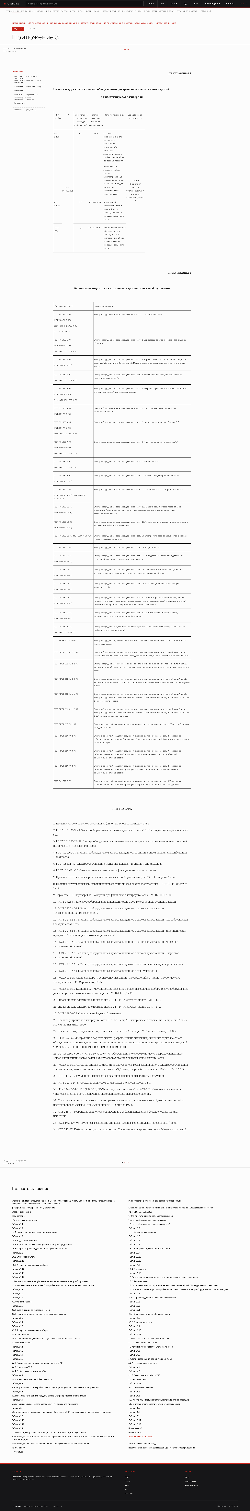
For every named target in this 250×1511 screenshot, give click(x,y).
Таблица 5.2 (134, 1391)
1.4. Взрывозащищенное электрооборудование (34, 1232)
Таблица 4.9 (17, 1375)
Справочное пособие (21, 1212)
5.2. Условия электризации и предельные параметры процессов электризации (49, 1395)
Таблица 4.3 (134, 1351)
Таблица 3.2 (17, 1306)
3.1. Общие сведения (22, 1301)
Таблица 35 (17, 1318)
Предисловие (18, 1216)
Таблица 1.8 (17, 1252)
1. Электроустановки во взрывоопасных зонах (150, 1216)
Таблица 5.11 (134, 1420)
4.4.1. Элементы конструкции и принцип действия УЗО (37, 1363)
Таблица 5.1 (17, 1391)
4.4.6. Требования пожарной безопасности (32, 1379)
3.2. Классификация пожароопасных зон (31, 1310)
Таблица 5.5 (17, 1408)
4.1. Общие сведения (22, 1342)
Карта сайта (190, 1481)
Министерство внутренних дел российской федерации (155, 1200)
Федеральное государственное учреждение (33, 1207)
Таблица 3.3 (134, 1306)
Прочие (230, 3)
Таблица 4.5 (134, 1355)
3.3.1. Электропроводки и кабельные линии (149, 1314)
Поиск (188, 1477)
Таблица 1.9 (134, 1252)
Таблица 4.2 (17, 1351)
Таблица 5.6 (134, 1408)
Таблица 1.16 (134, 1273)
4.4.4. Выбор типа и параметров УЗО (29, 1371)
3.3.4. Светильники (20, 1334)
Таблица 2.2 (17, 1293)
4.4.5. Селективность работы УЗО (144, 1375)
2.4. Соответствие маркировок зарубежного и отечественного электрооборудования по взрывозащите (178, 1289)
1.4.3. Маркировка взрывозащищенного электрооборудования (42, 1244)
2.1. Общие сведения (138, 1281)
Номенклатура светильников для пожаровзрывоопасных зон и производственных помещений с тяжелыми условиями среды (63, 1438)
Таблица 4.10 (18, 1383)
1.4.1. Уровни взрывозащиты (142, 1232)
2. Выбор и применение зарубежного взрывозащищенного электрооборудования (51, 1281)
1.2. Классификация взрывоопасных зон (147, 1220)
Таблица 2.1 (17, 1289)
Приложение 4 (20, 91)
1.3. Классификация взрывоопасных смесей (149, 1224)
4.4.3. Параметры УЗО (22, 1367)
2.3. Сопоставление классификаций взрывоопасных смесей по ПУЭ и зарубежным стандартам (173, 1285)
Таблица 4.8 (134, 1371)
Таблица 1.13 (134, 1265)
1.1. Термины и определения (25, 1220)
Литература (19, 103)
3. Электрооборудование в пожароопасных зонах (152, 1297)
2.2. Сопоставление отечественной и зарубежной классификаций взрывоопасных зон (53, 1285)
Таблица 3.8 (17, 1326)
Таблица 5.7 (134, 1412)
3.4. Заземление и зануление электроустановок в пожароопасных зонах (46, 1338)
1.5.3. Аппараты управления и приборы (30, 1265)
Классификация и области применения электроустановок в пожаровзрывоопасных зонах (171, 1207)
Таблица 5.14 (18, 1428)
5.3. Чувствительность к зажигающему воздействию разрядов (158, 1400)
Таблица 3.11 (134, 1334)
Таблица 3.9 (134, 1326)
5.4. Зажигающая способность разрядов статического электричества (45, 1404)
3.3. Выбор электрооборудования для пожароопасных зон (39, 1314)
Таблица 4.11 (134, 1383)
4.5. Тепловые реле (137, 1379)
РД (185, 3)
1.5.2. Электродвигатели (23, 1257)
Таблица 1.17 (18, 1277)
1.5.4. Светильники (137, 1269)
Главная (10, 11)
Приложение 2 (135, 1432)
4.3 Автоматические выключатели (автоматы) (150, 1347)
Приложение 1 (135, 1428)
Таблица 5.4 (17, 1400)
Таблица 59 (133, 1416)
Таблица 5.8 (17, 1416)
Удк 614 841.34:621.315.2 (140, 1212)
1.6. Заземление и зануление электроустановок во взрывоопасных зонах (163, 1277)
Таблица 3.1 (134, 1301)
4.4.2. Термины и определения (142, 1363)
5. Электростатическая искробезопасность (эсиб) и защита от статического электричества (55, 1387)
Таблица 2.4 (17, 1297)
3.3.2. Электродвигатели (140, 1322)
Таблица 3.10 (134, 1330)
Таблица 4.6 (17, 1359)
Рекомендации (212, 3)
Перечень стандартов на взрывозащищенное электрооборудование (26, 97)
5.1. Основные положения (140, 1387)
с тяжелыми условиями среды (28, 87)
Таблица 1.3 (134, 1228)
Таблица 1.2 (17, 1228)
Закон (174, 3)
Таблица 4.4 (17, 1355)
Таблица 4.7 (134, 1367)
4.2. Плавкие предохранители (142, 1342)
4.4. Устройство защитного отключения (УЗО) (150, 1359)
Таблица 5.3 (134, 1395)
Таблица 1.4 (17, 1236)
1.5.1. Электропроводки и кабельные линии (149, 1248)
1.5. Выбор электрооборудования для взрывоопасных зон (39, 1248)
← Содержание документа (24, 110)
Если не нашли (191, 1485)
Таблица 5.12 (18, 1424)
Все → (243, 3)
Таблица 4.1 (17, 1347)
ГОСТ (151, 3)
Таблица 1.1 (17, 1224)
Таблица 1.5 (134, 1236)
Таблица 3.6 (134, 1318)
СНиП (195, 3)
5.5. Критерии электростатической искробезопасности (154, 1404)
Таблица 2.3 (134, 1293)
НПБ (162, 3)
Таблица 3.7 (17, 1322)
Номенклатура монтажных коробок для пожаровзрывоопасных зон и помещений (27, 79)
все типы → (130, 1493)
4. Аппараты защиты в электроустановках (148, 1338)
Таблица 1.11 (18, 1261)
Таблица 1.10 (134, 1257)
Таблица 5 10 (18, 1420)
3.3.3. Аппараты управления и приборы (30, 1330)
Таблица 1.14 (18, 1269)
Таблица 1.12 (134, 1261)
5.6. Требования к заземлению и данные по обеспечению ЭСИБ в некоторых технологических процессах (61, 1412)
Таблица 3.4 (134, 1310)
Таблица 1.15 (18, 1273)
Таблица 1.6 (134, 1240)
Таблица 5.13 (134, 1424)
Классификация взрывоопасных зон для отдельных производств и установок (49, 1432)
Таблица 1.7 (134, 1244)
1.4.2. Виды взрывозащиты (24, 1240)
